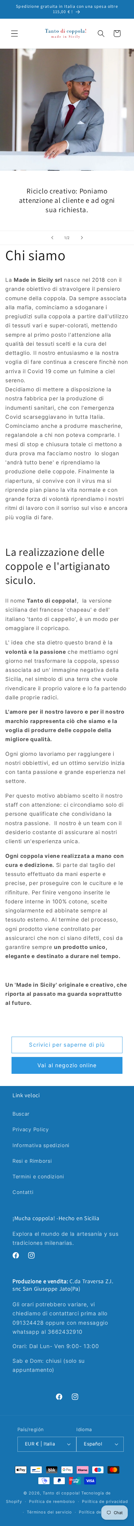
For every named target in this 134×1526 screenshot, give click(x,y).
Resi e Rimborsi (32, 1161)
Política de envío (96, 1512)
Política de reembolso (52, 1501)
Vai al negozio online (67, 1065)
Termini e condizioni (38, 1176)
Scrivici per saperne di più (67, 1044)
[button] (14, 34)
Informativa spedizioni (40, 1145)
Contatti (23, 1192)
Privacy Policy (30, 1129)
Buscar (21, 1114)
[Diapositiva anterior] (52, 238)
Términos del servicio (49, 1512)
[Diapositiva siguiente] (82, 238)
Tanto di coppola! (61, 1493)
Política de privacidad (105, 1501)
